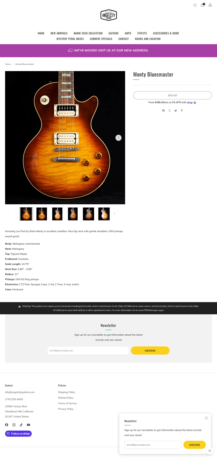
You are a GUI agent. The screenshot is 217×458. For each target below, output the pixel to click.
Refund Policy (65, 397)
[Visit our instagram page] (13, 424)
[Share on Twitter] (175, 111)
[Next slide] (118, 137)
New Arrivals (59, 33)
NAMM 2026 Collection (88, 33)
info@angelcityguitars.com (20, 392)
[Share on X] (169, 111)
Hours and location (148, 39)
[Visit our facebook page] (6, 424)
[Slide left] (15, 214)
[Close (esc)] (206, 418)
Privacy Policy (66, 408)
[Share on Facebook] (163, 111)
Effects (142, 33)
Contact (124, 39)
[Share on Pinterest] (182, 111)
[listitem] (108, 50)
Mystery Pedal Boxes (70, 39)
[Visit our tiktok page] (21, 424)
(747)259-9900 (14, 399)
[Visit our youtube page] (28, 424)
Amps (128, 33)
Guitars (114, 33)
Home (41, 33)
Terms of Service (67, 403)
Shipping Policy (66, 392)
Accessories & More (166, 33)
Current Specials (101, 39)
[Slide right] (115, 214)
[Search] (195, 5)
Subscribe (194, 444)
